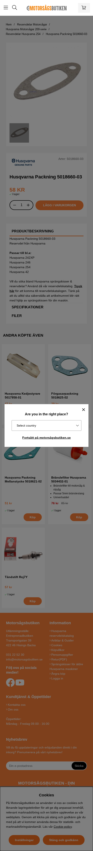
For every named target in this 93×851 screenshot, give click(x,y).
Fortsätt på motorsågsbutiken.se (46, 437)
